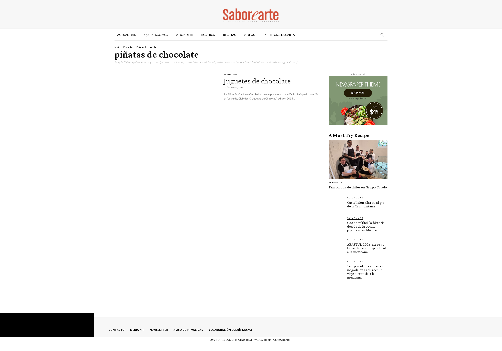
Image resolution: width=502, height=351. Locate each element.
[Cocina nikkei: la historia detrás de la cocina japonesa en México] (336, 224)
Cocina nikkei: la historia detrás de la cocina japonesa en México (366, 226)
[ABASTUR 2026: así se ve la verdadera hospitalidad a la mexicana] (336, 245)
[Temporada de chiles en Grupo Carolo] (358, 159)
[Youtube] (372, 34)
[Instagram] (358, 34)
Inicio (117, 47)
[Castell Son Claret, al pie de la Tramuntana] (336, 203)
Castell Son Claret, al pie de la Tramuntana (365, 204)
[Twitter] (365, 34)
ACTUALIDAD (232, 74)
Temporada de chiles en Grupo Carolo (358, 187)
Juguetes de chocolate (257, 80)
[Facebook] (351, 34)
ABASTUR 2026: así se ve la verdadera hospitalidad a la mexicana (366, 248)
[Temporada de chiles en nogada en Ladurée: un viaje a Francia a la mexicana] (336, 267)
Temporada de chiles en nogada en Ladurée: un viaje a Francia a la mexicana (365, 271)
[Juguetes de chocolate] (166, 103)
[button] (381, 34)
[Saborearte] (251, 14)
